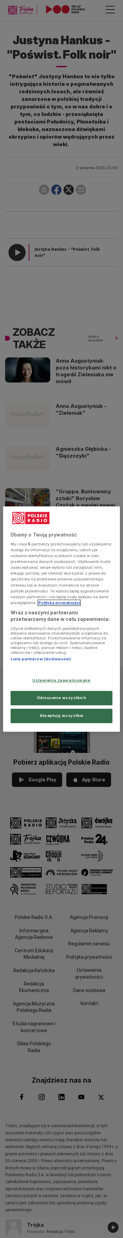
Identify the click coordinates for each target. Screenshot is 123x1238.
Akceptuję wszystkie (61, 715)
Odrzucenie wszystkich (61, 697)
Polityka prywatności (59, 602)
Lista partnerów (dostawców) (41, 659)
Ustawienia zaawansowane (61, 680)
